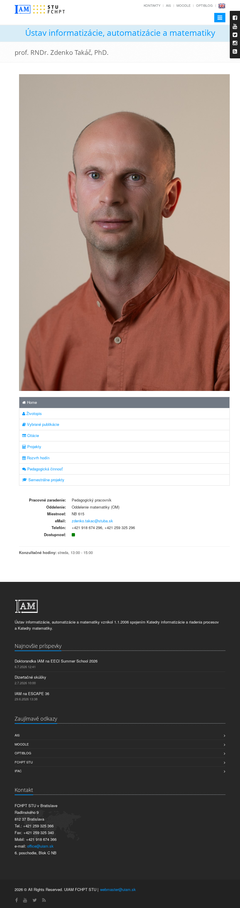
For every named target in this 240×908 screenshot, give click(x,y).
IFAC (18, 770)
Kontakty (152, 5)
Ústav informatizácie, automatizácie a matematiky (120, 32)
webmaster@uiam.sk (118, 889)
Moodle (183, 5)
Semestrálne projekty (45, 479)
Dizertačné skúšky (30, 677)
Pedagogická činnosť (44, 469)
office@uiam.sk (40, 846)
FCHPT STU (24, 762)
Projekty (33, 446)
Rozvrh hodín (37, 457)
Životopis (33, 413)
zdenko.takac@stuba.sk (92, 521)
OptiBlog (204, 5)
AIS (168, 5)
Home (31, 402)
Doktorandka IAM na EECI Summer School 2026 (56, 661)
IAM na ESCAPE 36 (32, 693)
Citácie (32, 435)
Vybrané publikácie (42, 424)
